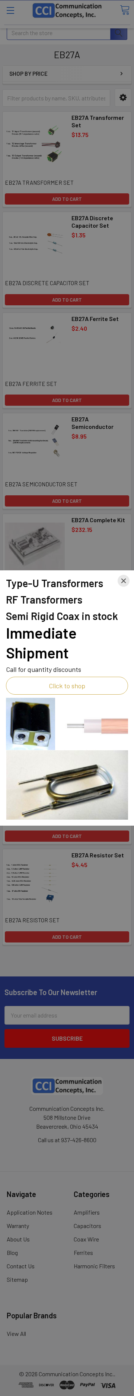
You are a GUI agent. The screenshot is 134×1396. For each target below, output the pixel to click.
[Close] (124, 581)
